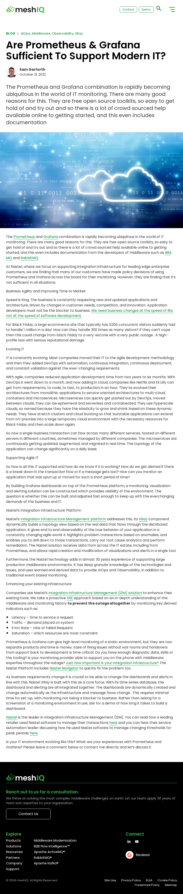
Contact (128, 9)
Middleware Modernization (55, 840)
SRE (70, 598)
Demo (146, 9)
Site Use (110, 880)
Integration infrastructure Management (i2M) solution (95, 592)
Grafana (50, 236)
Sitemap (171, 885)
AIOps (25, 33)
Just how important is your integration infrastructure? (112, 662)
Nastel (11, 717)
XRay (79, 33)
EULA (149, 880)
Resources (14, 852)
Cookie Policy (167, 880)
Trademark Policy (147, 885)
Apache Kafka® (46, 863)
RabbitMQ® (43, 857)
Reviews (143, 854)
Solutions (13, 846)
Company (14, 863)
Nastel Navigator (64, 668)
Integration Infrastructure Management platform (63, 519)
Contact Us (28, 813)
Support (12, 869)
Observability (62, 33)
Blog (10, 33)
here (113, 722)
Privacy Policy (131, 880)
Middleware (41, 33)
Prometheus (24, 236)
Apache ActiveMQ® (49, 852)
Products (13, 840)
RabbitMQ (29, 257)
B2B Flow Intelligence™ (52, 846)
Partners (13, 857)
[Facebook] (129, 841)
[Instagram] (136, 841)
